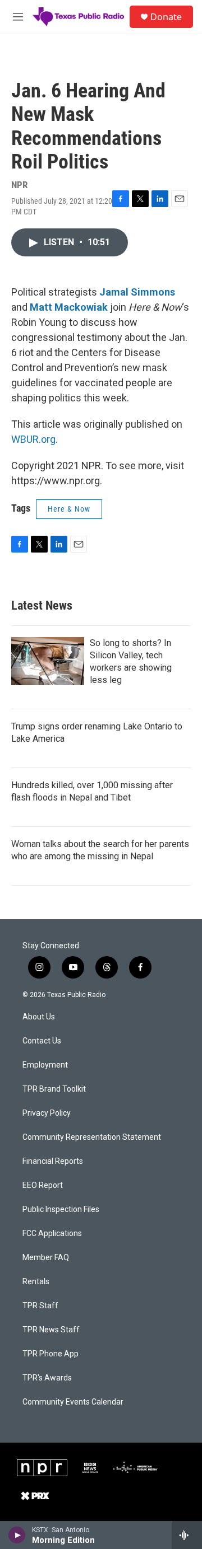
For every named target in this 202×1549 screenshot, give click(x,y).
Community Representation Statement (91, 1137)
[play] (17, 1535)
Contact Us (41, 1041)
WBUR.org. (34, 439)
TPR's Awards (47, 1378)
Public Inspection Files (60, 1209)
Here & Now (69, 508)
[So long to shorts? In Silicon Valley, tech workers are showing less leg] (47, 661)
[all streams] (187, 1535)
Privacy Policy (46, 1113)
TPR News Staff (51, 1330)
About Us (38, 1017)
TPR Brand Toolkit (54, 1089)
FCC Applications (52, 1233)
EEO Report (42, 1185)
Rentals (35, 1281)
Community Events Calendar (72, 1402)
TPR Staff (40, 1306)
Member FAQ (45, 1257)
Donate (166, 17)
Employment (45, 1065)
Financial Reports (52, 1161)
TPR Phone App (50, 1354)
